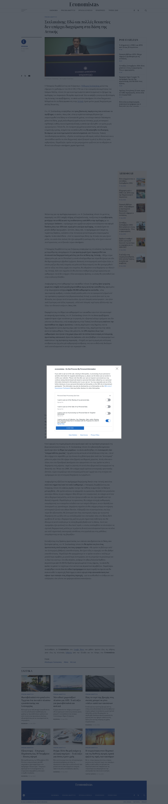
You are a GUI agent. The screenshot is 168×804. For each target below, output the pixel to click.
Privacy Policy (95, 435)
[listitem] (84, 396)
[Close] (117, 369)
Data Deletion (73, 435)
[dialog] (84, 402)
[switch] (108, 400)
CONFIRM (70, 428)
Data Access (84, 435)
